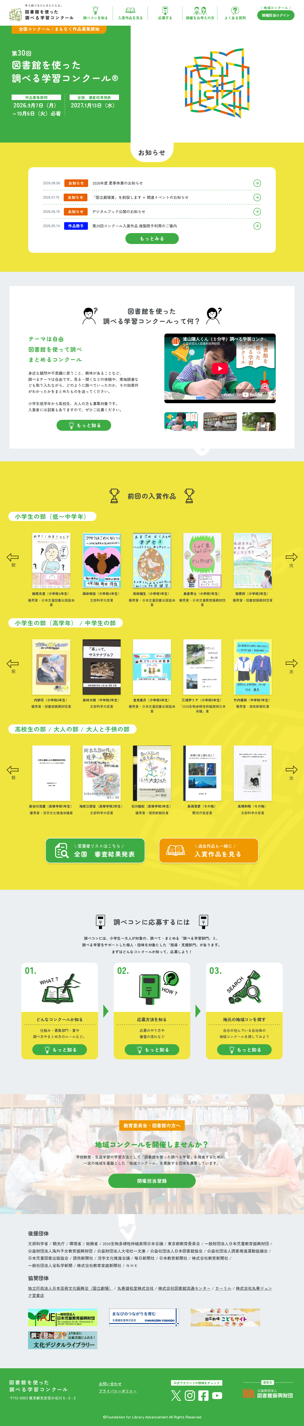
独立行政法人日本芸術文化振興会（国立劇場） (70, 1288)
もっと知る (88, 425)
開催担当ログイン (276, 15)
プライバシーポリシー (118, 1391)
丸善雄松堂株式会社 (135, 1288)
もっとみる (152, 238)
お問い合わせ (110, 1384)
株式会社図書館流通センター (184, 1288)
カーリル (223, 1288)
